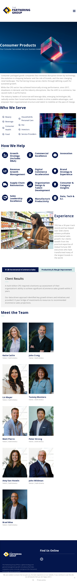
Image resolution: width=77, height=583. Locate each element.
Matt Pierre (9, 439)
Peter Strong (35, 439)
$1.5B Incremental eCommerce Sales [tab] (20, 269)
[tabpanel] (38, 289)
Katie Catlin (9, 355)
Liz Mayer (7, 397)
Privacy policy (41, 580)
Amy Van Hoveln (11, 480)
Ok (33, 580)
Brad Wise (8, 522)
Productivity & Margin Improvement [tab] (57, 269)
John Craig (34, 355)
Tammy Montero (37, 397)
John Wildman (36, 480)
